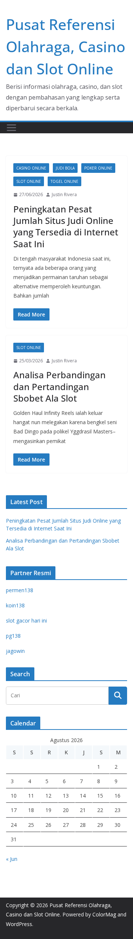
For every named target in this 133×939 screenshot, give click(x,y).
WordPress (19, 924)
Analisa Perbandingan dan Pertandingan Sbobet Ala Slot (59, 386)
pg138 (13, 635)
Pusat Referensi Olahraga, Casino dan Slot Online (65, 46)
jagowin (15, 650)
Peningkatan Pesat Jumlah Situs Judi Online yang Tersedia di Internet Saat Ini (65, 226)
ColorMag (104, 914)
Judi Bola (65, 168)
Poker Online (98, 168)
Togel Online (64, 181)
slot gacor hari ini (26, 620)
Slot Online (28, 181)
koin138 (15, 605)
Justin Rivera (64, 194)
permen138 (19, 590)
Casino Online (31, 168)
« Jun (11, 858)
